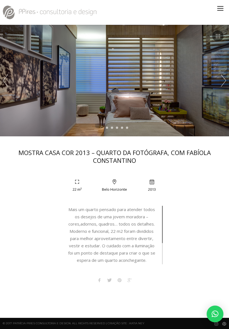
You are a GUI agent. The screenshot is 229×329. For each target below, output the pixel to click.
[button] (215, 314)
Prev (5, 80)
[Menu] (220, 8)
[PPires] (50, 12)
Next (223, 80)
